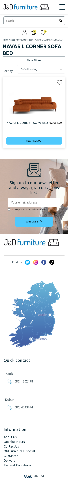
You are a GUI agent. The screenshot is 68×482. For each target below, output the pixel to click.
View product (34, 140)
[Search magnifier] (60, 21)
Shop (12, 40)
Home (6, 40)
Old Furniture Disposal (19, 451)
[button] (58, 81)
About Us (10, 437)
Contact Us (11, 446)
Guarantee (11, 455)
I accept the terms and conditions (29, 209)
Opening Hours (14, 441)
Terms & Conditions (17, 465)
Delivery (9, 460)
